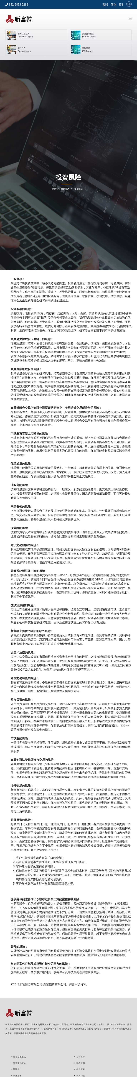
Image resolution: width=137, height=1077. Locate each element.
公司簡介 (80, 1056)
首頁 (54, 189)
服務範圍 (80, 1063)
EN (121, 4)
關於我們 (65, 189)
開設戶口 (17, 1069)
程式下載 (80, 1069)
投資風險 (78, 189)
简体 (113, 4)
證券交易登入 (19, 1056)
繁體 (105, 4)
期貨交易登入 (19, 1063)
